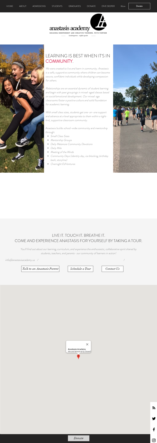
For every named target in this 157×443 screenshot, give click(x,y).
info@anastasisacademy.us (20, 260)
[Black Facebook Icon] (153, 429)
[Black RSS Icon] (153, 407)
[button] (40, 269)
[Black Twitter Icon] (153, 418)
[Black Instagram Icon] (153, 440)
